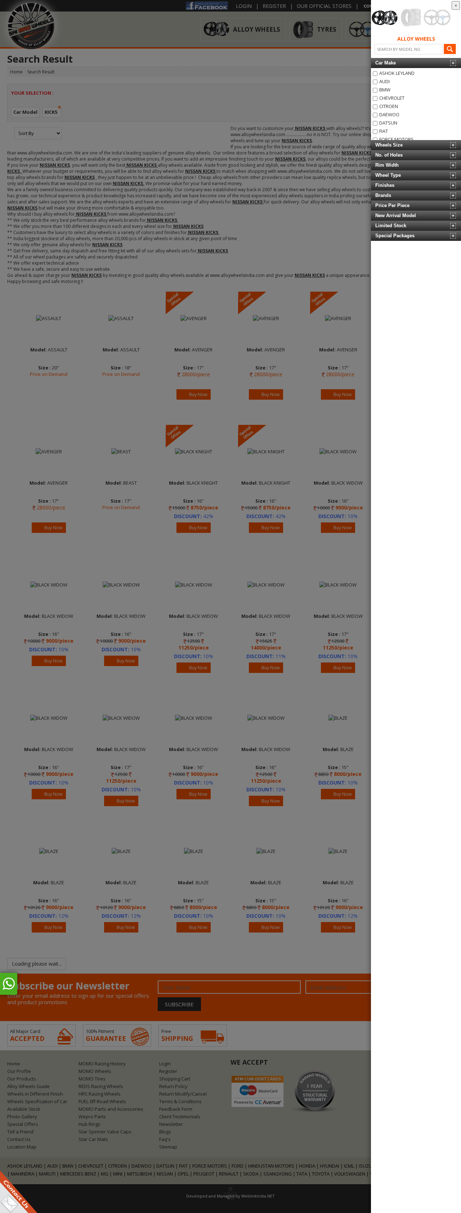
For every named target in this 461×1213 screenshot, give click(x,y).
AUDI (384, 81)
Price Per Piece (392, 205)
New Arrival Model (395, 215)
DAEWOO (389, 114)
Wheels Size (389, 145)
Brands (383, 195)
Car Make (385, 63)
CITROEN (388, 106)
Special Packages (395, 235)
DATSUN (388, 123)
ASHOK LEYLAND (397, 73)
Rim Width (387, 165)
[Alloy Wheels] (385, 17)
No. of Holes (389, 155)
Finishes (384, 185)
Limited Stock (390, 225)
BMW (384, 89)
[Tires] (411, 17)
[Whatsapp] (8, 984)
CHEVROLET (391, 98)
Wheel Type (388, 175)
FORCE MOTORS (396, 139)
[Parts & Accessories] (437, 18)
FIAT (383, 131)
